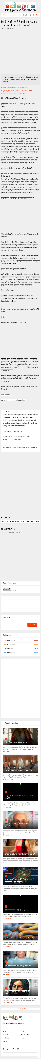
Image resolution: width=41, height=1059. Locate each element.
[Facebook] (23, 15)
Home (4, 1031)
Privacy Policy (24, 1034)
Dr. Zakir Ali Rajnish (23, 1009)
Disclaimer (6, 1038)
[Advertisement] (20, 52)
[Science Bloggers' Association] (20, 10)
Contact (22, 1038)
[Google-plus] (26, 15)
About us (5, 1034)
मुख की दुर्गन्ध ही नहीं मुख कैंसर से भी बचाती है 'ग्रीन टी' (18, 91)
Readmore (9, 751)
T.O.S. (22, 1031)
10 (6, 987)
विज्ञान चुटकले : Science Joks (16, 910)
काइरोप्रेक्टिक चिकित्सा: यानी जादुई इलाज (15, 88)
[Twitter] (30, 15)
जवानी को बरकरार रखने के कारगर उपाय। (15, 94)
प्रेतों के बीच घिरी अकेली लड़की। (17, 742)
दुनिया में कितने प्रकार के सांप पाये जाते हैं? (20, 938)
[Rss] (33, 15)
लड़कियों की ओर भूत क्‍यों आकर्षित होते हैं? (20, 854)
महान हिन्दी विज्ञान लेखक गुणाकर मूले (18, 965)
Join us (5, 1041)
